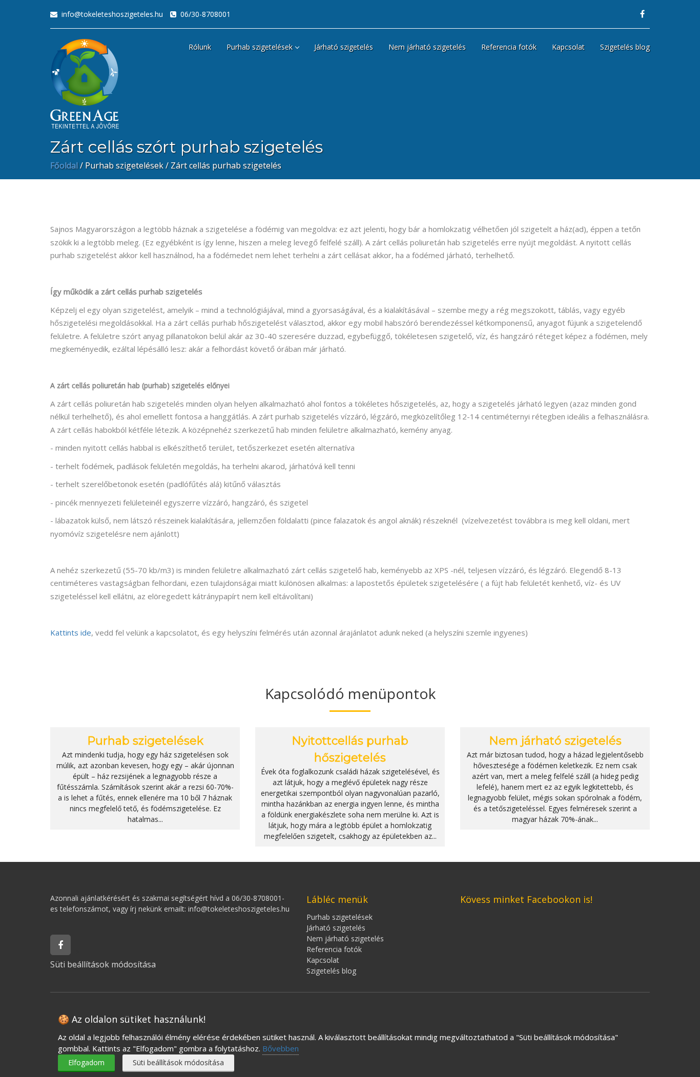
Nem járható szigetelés (427, 47)
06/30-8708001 (203, 14)
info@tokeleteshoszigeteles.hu (110, 14)
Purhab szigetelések (260, 47)
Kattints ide (70, 632)
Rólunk (200, 47)
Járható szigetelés (343, 47)
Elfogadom (86, 1062)
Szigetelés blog (625, 47)
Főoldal (64, 165)
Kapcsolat (568, 47)
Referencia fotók (509, 47)
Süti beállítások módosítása (178, 1062)
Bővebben (280, 1048)
